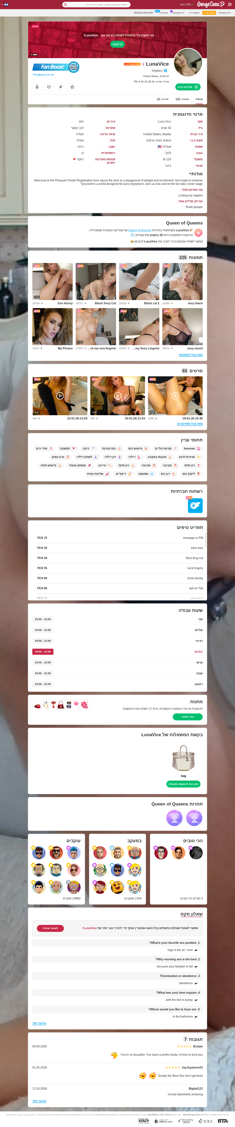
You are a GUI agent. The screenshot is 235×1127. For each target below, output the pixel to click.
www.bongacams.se (193, 1114)
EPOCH (168, 1115)
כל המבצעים (178, 13)
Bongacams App (143, 13)
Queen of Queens (139, 230)
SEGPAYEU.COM (155, 1115)
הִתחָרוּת (164, 13)
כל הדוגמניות (225, 13)
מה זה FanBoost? (43, 74)
